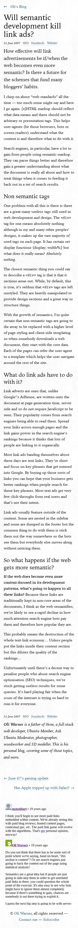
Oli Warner (23, 913)
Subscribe (51, 919)
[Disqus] (39, 853)
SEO (26, 43)
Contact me (28, 919)
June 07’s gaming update (28, 778)
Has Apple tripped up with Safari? (41, 787)
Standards (37, 43)
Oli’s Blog (18, 6)
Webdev (52, 43)
